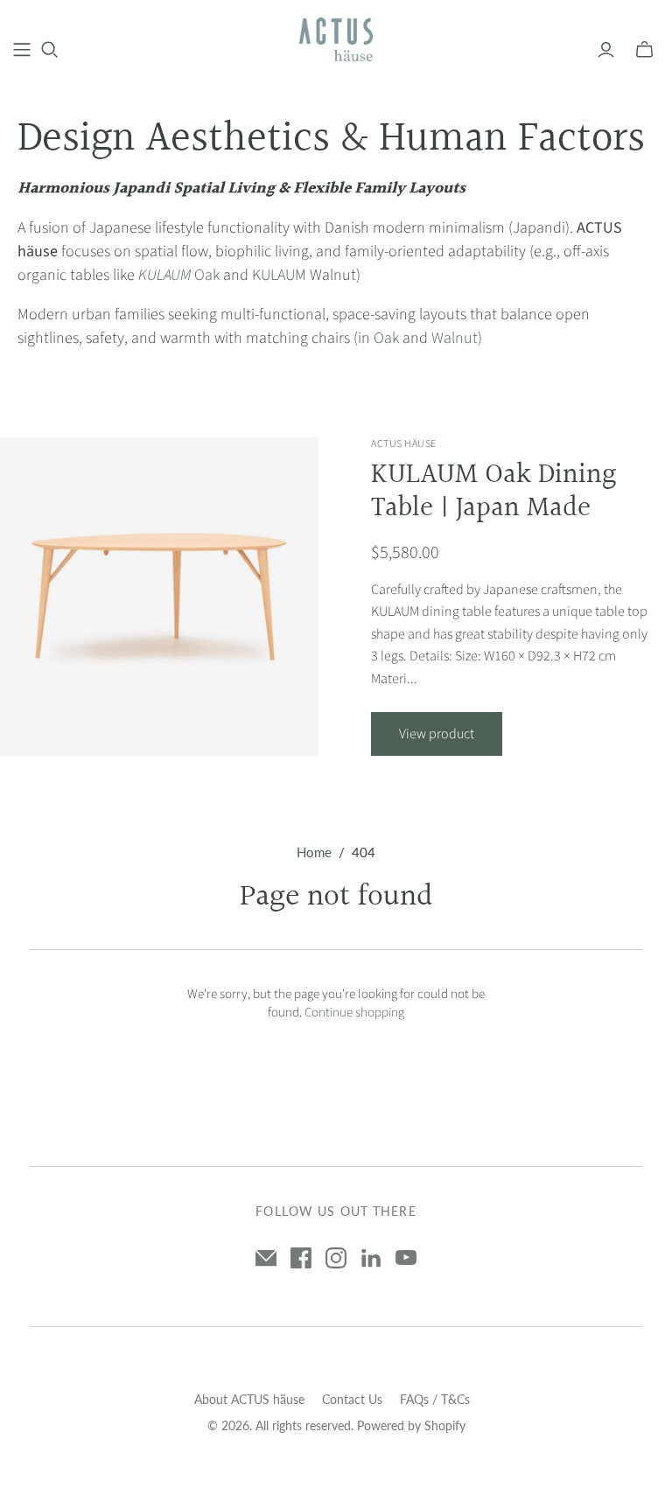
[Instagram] (336, 1257)
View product (436, 734)
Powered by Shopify (411, 1425)
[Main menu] (22, 50)
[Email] (266, 1257)
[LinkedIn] (371, 1257)
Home (314, 852)
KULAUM (279, 275)
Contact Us (352, 1399)
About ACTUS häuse (249, 1399)
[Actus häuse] (336, 39)
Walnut (454, 338)
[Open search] (50, 50)
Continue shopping (354, 1012)
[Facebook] (301, 1257)
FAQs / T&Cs (435, 1399)
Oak (179, 275)
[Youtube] (406, 1257)
